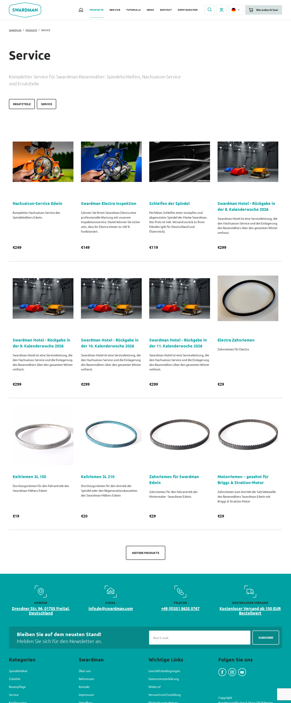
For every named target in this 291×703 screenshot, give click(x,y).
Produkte (88, 10)
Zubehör (15, 691)
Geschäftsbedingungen (164, 683)
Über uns (85, 683)
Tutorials (127, 10)
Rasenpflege (18, 699)
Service (107, 10)
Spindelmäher (19, 683)
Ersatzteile (22, 104)
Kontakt (161, 10)
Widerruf (154, 699)
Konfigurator (185, 10)
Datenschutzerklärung (164, 691)
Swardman (16, 30)
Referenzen (87, 691)
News (145, 10)
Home (72, 10)
